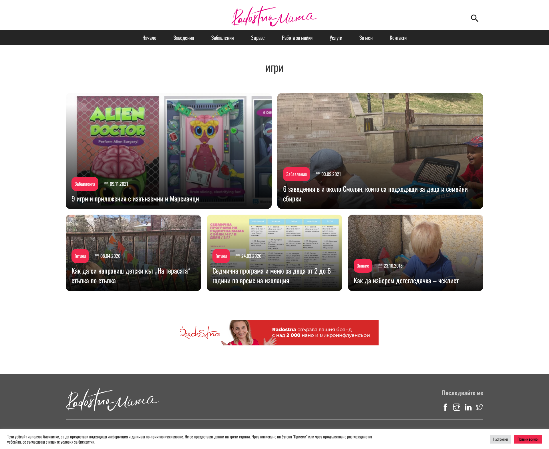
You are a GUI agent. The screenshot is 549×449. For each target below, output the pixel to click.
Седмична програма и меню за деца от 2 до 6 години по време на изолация (271, 275)
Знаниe (363, 265)
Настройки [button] (500, 439)
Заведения (184, 37)
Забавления (222, 37)
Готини (80, 255)
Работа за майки (297, 37)
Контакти (398, 37)
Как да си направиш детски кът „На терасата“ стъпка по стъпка (130, 275)
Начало (149, 37)
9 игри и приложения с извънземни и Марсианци (135, 198)
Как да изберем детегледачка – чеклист (406, 280)
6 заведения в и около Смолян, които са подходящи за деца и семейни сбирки (375, 193)
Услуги (336, 37)
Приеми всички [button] (528, 439)
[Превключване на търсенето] (474, 18)
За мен (366, 37)
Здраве (258, 37)
